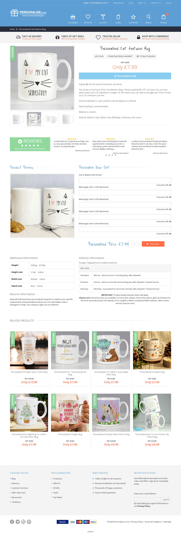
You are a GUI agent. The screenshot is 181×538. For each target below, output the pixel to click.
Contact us (16, 502)
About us (15, 483)
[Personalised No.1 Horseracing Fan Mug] (70, 350)
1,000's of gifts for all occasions (108, 478)
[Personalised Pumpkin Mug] (152, 350)
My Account (118, 3)
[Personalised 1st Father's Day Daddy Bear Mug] (111, 350)
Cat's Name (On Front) (90, 174)
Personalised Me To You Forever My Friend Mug (152, 435)
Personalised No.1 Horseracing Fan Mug (70, 373)
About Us (142, 3)
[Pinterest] (29, 522)
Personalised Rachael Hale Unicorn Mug (111, 434)
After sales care (18, 492)
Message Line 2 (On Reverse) (93, 199)
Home (12, 29)
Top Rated (133, 22)
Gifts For (88, 22)
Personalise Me (126, 76)
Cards (118, 22)
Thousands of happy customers (108, 488)
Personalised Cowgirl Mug (70, 434)
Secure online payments (105, 492)
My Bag (164, 18)
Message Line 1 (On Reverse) (93, 187)
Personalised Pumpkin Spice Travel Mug (29, 372)
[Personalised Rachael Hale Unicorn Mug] (111, 413)
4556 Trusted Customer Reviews (30, 144)
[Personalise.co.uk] (28, 13)
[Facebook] (12, 522)
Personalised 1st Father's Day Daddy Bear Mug (111, 373)
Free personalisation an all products (110, 483)
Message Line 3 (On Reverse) (93, 211)
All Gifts (103, 22)
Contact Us (156, 3)
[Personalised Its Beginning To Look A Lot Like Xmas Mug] (29, 413)
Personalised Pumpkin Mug (152, 372)
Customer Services (20, 488)
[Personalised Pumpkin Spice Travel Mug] (29, 350)
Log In (168, 3)
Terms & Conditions (153, 521)
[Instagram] (23, 522)
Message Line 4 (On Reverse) (93, 223)
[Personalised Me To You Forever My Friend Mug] (152, 413)
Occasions (73, 22)
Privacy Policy (137, 521)
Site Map (167, 521)
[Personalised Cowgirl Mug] (70, 413)
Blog (131, 3)
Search (148, 22)
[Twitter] (18, 522)
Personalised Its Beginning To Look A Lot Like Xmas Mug (29, 435)
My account (16, 497)
